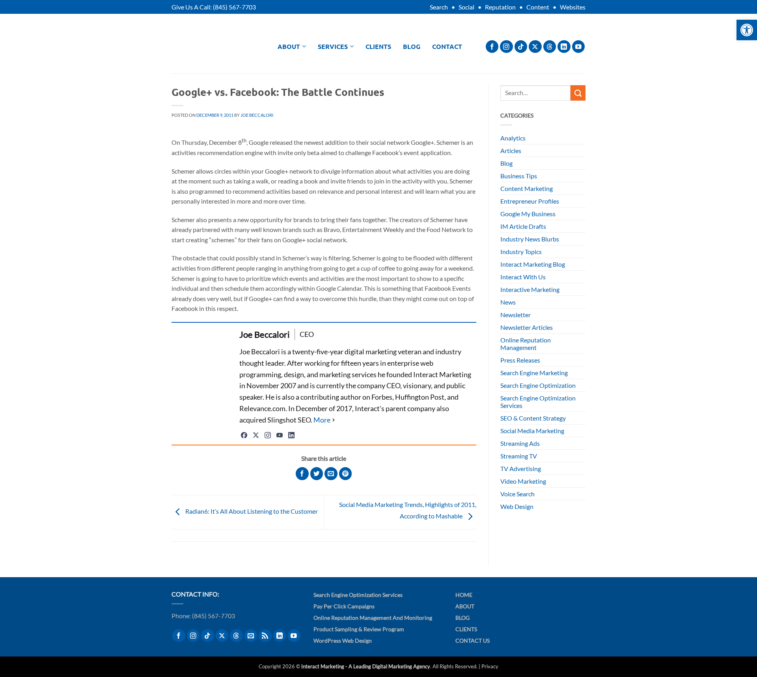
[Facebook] (244, 435)
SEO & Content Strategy (533, 418)
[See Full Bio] (325, 420)
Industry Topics (521, 251)
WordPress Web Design (342, 640)
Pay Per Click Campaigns (344, 606)
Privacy (489, 666)
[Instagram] (267, 435)
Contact (447, 46)
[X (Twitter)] (256, 435)
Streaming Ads (520, 443)
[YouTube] (279, 435)
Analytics (513, 138)
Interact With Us (523, 277)
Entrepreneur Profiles (529, 201)
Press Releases (520, 360)
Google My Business (528, 213)
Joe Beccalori (257, 115)
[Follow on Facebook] (492, 46)
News (508, 302)
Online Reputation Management (525, 343)
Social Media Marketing (532, 430)
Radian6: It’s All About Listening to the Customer (251, 511)
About (289, 46)
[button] (746, 30)
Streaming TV (518, 456)
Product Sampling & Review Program (358, 629)
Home (463, 594)
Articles (510, 150)
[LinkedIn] (291, 435)
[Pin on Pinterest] (345, 473)
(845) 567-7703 (234, 7)
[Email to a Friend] (330, 473)
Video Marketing (523, 481)
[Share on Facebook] (302, 473)
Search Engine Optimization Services (538, 401)
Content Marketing (526, 188)
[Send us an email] (250, 635)
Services (333, 46)
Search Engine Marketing (534, 372)
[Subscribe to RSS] (265, 635)
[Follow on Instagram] (506, 46)
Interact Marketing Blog (532, 264)
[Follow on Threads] (549, 46)
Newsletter (515, 314)
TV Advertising (520, 468)
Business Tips (518, 176)
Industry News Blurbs (529, 239)
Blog (411, 46)
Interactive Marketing (529, 289)
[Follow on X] (535, 46)
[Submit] (578, 92)
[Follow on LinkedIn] (564, 46)
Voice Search (517, 493)
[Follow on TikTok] (521, 46)
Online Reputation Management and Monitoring (372, 617)
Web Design (516, 506)
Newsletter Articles (526, 327)
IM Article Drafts (523, 226)
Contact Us (472, 640)
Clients (378, 46)
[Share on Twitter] (316, 473)
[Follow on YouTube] (578, 46)
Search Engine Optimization (538, 385)
